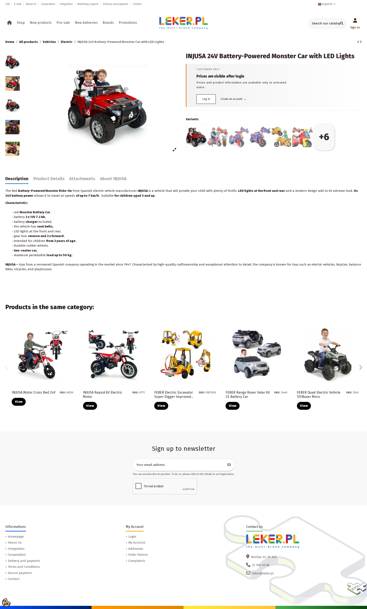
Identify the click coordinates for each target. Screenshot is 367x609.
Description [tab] (16, 178)
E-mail (18, 4)
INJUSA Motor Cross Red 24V (33, 392)
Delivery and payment (116, 4)
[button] (21, 22)
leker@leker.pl (263, 573)
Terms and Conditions (24, 567)
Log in (206, 98)
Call (7, 4)
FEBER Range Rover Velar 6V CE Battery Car (248, 394)
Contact (137, 4)
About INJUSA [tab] (113, 178)
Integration (66, 4)
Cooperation (48, 4)
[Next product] (361, 42)
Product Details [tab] (49, 178)
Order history (138, 555)
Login (132, 536)
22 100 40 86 (261, 565)
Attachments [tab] (82, 178)
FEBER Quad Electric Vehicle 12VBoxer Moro (318, 394)
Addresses (135, 549)
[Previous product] (358, 42)
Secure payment (20, 573)
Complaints (136, 561)
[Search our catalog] (341, 23)
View (19, 402)
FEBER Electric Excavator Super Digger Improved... (173, 394)
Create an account (233, 98)
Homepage (16, 536)
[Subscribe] (229, 465)
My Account (136, 542)
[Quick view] (73, 336)
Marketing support (88, 4)
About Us (31, 4)
